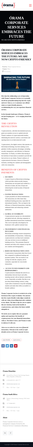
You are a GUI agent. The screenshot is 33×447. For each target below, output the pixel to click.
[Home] (8, 5)
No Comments (7, 71)
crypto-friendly (6, 340)
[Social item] (5, 433)
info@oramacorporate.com (13, 384)
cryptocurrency (17, 340)
